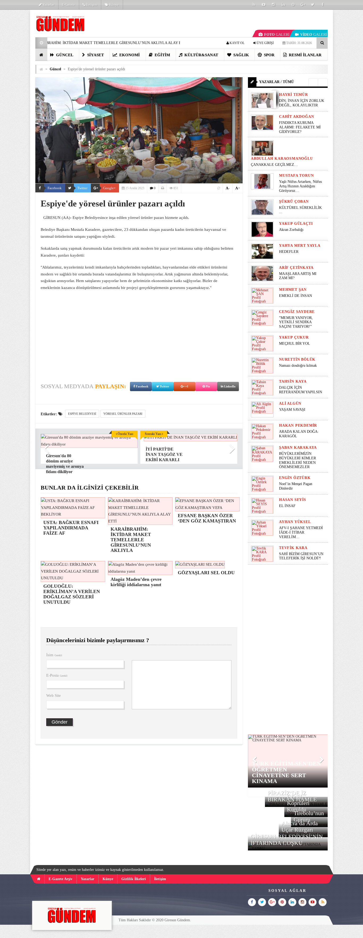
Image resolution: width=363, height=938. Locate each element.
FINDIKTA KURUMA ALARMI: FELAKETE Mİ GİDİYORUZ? (300, 127)
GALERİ (277, 35)
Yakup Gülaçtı (296, 224)
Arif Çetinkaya (296, 268)
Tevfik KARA (293, 548)
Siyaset (95, 55)
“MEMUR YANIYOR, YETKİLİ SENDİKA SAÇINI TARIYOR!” (296, 322)
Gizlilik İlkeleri (133, 879)
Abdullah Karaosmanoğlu (282, 159)
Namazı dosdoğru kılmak (298, 366)
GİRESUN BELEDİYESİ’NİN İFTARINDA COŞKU (287, 839)
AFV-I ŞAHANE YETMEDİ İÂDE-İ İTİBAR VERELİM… (301, 532)
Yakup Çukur (294, 337)
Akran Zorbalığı (291, 230)
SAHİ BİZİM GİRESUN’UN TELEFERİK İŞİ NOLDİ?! (301, 556)
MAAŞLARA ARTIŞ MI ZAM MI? (297, 276)
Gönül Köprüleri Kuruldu (298, 803)
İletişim (91, 5)
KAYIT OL (236, 43)
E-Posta (56, 675)
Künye (113, 5)
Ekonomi (129, 55)
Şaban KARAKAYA (298, 447)
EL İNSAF (287, 506)
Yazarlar (48, 5)
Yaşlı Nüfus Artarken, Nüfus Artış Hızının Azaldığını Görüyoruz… (300, 186)
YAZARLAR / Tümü (276, 82)
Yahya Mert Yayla (299, 246)
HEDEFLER (288, 252)
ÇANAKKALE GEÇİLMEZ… (275, 165)
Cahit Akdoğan (296, 117)
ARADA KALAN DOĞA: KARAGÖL (299, 434)
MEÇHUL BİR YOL (295, 343)
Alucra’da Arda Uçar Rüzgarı (299, 826)
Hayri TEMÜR (293, 95)
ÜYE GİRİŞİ (265, 43)
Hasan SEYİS (292, 500)
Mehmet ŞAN (293, 290)
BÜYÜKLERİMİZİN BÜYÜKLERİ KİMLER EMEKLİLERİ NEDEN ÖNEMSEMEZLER (297, 460)
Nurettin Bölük (297, 359)
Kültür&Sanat (200, 55)
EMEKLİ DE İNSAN (295, 296)
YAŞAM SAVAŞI (292, 410)
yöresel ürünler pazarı (122, 413)
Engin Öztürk (295, 478)
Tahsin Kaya (293, 381)
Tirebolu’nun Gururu (309, 816)
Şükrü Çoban (294, 202)
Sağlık (240, 55)
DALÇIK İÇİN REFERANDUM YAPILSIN (300, 390)
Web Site (53, 695)
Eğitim (162, 55)
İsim (54, 655)
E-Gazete (68, 5)
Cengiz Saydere (297, 312)
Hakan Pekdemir (298, 425)
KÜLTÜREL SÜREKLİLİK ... (300, 210)
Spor (269, 55)
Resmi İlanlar (305, 55)
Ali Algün (290, 403)
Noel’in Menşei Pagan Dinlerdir (295, 486)
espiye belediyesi (82, 413)
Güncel (64, 55)
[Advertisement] (139, 333)
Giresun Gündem (177, 920)
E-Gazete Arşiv (61, 879)
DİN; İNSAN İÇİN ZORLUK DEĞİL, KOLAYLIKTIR (301, 103)
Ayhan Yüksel (295, 522)
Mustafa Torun (296, 176)
